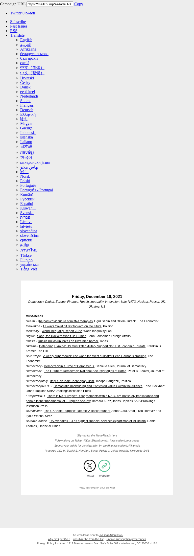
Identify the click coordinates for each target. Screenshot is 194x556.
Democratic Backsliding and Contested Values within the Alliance (98, 386)
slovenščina (29, 235)
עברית (25, 217)
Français (27, 105)
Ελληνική (28, 114)
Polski (25, 181)
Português (28, 185)
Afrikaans (28, 49)
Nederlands (29, 96)
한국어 (26, 157)
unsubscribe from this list (88, 539)
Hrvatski (27, 78)
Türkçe (26, 255)
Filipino (26, 260)
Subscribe (18, 21)
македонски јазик (35, 162)
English (26, 40)
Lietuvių (27, 222)
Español (26, 203)
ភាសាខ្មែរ (27, 152)
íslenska (26, 137)
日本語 (26, 146)
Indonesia (28, 132)
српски (26, 240)
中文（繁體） (32, 73)
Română (27, 194)
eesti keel (27, 91)
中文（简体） (32, 67)
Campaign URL (13, 4)
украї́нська (29, 264)
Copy (78, 4)
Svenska (27, 213)
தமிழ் (24, 244)
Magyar (26, 123)
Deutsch (26, 110)
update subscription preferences (126, 539)
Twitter (22, 13)
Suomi (25, 101)
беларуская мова (34, 54)
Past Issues (18, 26)
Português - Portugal (36, 190)
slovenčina (28, 231)
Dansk (25, 87)
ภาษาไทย (28, 250)
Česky (25, 82)
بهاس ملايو (29, 167)
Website (104, 475)
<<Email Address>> (111, 535)
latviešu (26, 226)
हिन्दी (24, 119)
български (29, 58)
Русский (27, 199)
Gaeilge (26, 128)
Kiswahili (28, 208)
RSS (13, 31)
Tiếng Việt (28, 269)
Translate (17, 35)
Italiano (26, 142)
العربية (25, 44)
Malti (24, 172)
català (24, 63)
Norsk (25, 176)
